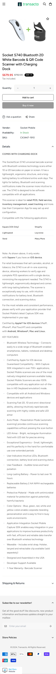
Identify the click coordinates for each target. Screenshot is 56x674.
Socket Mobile (27, 127)
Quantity (6, 88)
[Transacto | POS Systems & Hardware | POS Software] (28, 4)
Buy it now (28, 105)
